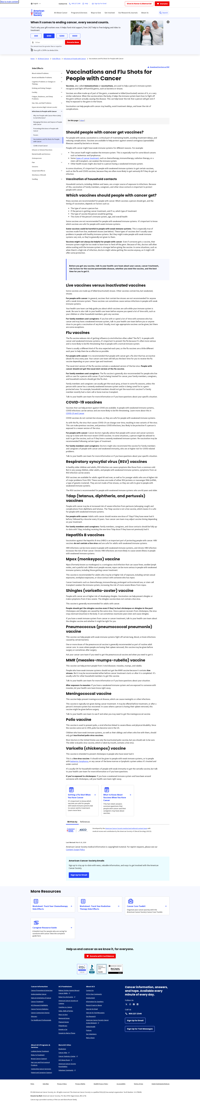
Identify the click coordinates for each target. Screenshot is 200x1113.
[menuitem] (37, 12)
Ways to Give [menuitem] (96, 12)
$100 (49, 36)
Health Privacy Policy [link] (101, 1084)
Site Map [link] (46, 1084)
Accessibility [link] (121, 1084)
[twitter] (126, 1004)
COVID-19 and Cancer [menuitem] (40, 146)
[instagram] (130, 1004)
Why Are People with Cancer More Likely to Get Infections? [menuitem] (47, 116)
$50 (36, 36)
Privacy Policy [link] (62, 1084)
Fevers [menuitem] (35, 135)
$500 (74, 36)
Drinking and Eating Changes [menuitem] (41, 88)
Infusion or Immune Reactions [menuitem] (42, 150)
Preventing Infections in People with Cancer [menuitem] (45, 129)
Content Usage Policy (75, 849)
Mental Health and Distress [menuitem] (41, 154)
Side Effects (37, 68)
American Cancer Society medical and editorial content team (126, 828)
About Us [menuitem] (144, 12)
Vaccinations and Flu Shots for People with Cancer (106, 59)
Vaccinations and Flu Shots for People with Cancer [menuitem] (46, 140)
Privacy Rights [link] (80, 1084)
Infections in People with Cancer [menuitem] (44, 111)
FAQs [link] (32, 1084)
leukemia (74, 761)
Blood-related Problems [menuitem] (40, 73)
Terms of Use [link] (138, 1084)
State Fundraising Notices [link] (160, 1084)
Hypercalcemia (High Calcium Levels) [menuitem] (44, 107)
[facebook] (133, 1004)
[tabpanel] (117, 831)
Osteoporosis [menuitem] (37, 158)
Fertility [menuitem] (34, 92)
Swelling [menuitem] (35, 179)
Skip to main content (9, 1)
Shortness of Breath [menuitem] (39, 175)
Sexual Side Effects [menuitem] (38, 171)
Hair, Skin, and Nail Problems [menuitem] (41, 103)
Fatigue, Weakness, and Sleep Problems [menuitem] (42, 97)
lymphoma (83, 761)
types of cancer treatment (87, 158)
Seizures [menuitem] (35, 167)
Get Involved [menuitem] (110, 12)
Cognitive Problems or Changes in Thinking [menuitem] (43, 83)
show (82, 120)
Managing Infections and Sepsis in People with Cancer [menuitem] (47, 123)
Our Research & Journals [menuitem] (128, 12)
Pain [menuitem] (33, 162)
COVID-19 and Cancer (75, 413)
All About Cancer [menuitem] (60, 12)
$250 (61, 36)
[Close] (168, 22)
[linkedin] (137, 1004)
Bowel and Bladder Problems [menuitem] (42, 77)
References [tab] (85, 821)
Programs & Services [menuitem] (79, 12)
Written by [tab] (72, 821)
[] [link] (82, 120)
